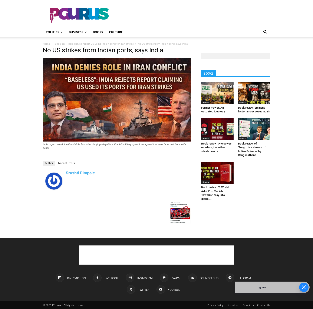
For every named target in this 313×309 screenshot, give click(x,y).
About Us (248, 305)
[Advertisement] (192, 15)
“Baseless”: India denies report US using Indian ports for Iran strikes (94, 43)
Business (76, 32)
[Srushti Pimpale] (53, 188)
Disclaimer (233, 305)
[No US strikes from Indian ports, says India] (117, 140)
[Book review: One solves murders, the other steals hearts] (217, 129)
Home (46, 43)
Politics (52, 32)
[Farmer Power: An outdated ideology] (217, 93)
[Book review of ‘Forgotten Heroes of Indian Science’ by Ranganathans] (254, 129)
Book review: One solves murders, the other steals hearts (216, 147)
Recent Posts (66, 163)
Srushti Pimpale (80, 173)
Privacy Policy (215, 305)
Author (49, 163)
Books (98, 32)
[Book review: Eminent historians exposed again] (254, 93)
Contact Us (263, 305)
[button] (265, 32)
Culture (116, 32)
